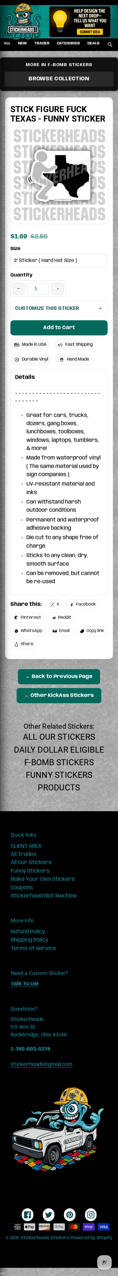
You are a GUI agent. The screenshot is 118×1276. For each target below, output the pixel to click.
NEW (22, 43)
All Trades (24, 854)
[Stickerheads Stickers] (23, 22)
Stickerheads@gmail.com (41, 1064)
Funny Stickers (59, 775)
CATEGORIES (68, 43)
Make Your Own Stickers (43, 879)
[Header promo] (79, 22)
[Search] (110, 44)
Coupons (22, 888)
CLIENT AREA (26, 846)
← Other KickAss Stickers (59, 695)
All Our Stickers (59, 737)
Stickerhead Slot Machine (44, 896)
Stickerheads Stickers (45, 1238)
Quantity (21, 275)
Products (59, 787)
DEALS (93, 43)
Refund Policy (28, 932)
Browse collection (59, 79)
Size (15, 248)
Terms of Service (33, 948)
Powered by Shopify (91, 1238)
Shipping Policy (29, 940)
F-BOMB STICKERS (59, 762)
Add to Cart (59, 327)
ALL (7, 43)
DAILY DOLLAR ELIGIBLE (59, 750)
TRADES (41, 43)
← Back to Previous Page (59, 676)
